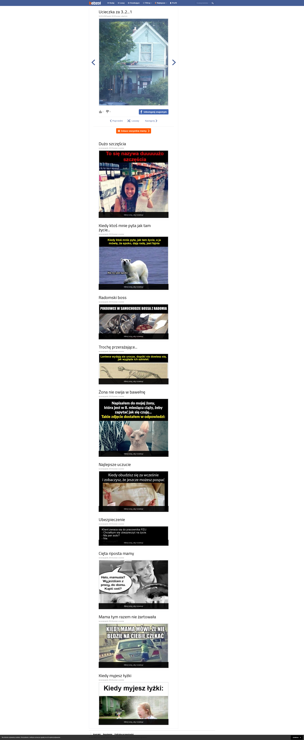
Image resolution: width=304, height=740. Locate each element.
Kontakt (97, 734)
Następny (150, 120)
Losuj (122, 3)
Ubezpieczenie (112, 520)
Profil (174, 3)
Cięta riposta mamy (116, 554)
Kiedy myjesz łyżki (115, 676)
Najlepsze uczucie (115, 465)
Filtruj (147, 3)
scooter (121, 148)
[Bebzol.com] (95, 3)
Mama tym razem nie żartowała (127, 617)
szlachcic (124, 16)
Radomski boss (112, 298)
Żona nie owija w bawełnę (122, 392)
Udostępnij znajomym (155, 111)
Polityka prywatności (124, 734)
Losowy (135, 120)
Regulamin (107, 734)
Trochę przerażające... (118, 347)
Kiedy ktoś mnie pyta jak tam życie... (125, 228)
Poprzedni (117, 120)
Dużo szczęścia (112, 144)
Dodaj (111, 3)
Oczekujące (135, 3)
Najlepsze (161, 3)
